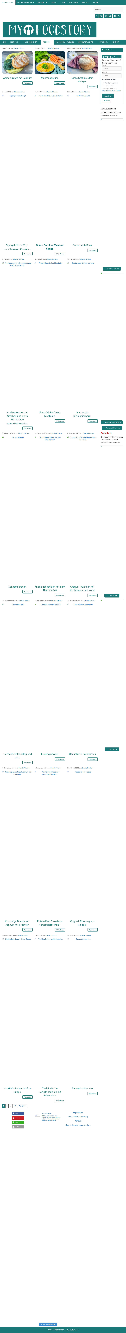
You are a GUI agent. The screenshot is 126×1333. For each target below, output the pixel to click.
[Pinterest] (106, 16)
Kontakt (115, 42)
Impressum (103, 42)
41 (15, 1106)
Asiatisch (85, 2)
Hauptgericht (42, 2)
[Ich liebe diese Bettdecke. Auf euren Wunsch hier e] (48, 1137)
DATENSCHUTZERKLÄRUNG (111, 91)
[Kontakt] (115, 16)
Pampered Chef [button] (31, 42)
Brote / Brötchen (7, 2)
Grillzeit (54, 2)
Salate (62, 2)
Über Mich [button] (14, 42)
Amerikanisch (73, 2)
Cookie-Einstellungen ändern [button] (78, 1125)
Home (4, 42)
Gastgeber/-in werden (65, 42)
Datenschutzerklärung (78, 1117)
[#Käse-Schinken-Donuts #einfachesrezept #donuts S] (39, 1168)
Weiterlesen (27, 83)
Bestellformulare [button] (85, 42)
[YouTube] (110, 16)
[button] (18, 1113)
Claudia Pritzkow (19, 48)
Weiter (22, 1106)
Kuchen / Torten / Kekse (25, 2)
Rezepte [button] (46, 42)
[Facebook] (97, 16)
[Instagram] (101, 16)
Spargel (95, 2)
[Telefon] (119, 16)
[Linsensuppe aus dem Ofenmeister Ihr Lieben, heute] (57, 1222)
